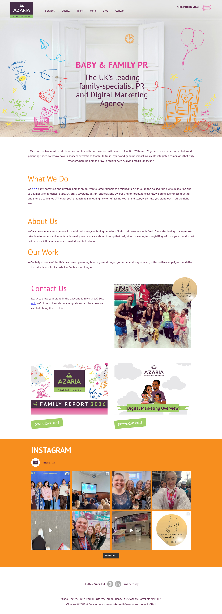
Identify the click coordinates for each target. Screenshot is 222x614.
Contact (119, 10)
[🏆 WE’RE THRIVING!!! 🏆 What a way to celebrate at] (171, 530)
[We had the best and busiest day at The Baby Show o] (50, 530)
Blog (105, 10)
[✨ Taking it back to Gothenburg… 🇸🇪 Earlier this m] (50, 490)
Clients (66, 10)
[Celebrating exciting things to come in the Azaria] (131, 490)
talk (33, 303)
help (34, 188)
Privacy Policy (130, 584)
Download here (47, 423)
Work (93, 10)
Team (80, 10)
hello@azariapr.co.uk (188, 6)
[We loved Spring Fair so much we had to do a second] (131, 530)
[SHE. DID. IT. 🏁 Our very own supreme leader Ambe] (171, 490)
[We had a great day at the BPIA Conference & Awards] (91, 490)
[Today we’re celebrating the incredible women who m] (91, 530)
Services (50, 10)
